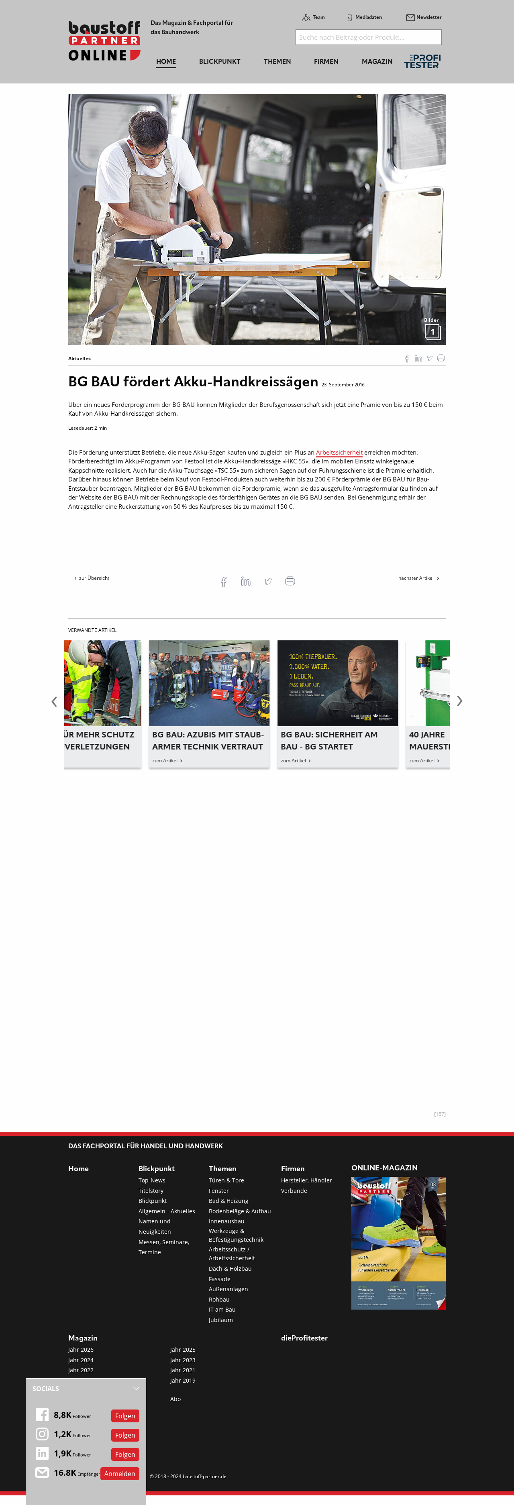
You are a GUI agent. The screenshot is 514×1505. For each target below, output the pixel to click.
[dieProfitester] (422, 64)
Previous (54, 706)
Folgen (125, 1416)
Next (460, 706)
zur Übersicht (94, 578)
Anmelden (119, 1473)
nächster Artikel (416, 578)
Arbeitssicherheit (339, 452)
